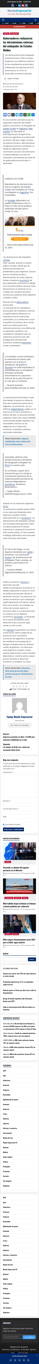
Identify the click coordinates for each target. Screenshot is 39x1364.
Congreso (6, 1090)
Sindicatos (6, 1186)
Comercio (6, 1085)
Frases (5, 1114)
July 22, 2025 (26, 493)
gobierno (23, 364)
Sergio (10, 491)
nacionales (18, 616)
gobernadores (22, 302)
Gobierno (17, 898)
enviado (11, 200)
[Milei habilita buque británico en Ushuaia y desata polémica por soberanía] (19, 889)
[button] (3, 20)
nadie (29, 551)
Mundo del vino (8, 1138)
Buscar (5, 954)
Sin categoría (7, 1181)
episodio (10, 630)
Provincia (24, 582)
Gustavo (11, 569)
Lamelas (6, 260)
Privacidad (25, 1349)
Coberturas (6, 1080)
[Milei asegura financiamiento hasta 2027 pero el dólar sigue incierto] (19, 925)
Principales (6, 1166)
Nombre (7, 801)
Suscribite (29, 1337)
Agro (4, 1075)
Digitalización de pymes (10, 1099)
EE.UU (5, 506)
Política (6, 33)
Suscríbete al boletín (12, 824)
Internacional (7, 1133)
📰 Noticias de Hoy (19, 26)
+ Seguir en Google (13, 78)
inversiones (26, 342)
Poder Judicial (7, 1157)
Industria (6, 1123)
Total (14, 689)
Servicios (6, 1176)
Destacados (14, 33)
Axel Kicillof (12, 244)
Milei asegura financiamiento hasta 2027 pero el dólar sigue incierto (19, 941)
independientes (17, 409)
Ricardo (10, 385)
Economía (6, 1104)
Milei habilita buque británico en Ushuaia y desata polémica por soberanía (19, 905)
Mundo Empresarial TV (10, 1142)
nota (26, 683)
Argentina (23, 128)
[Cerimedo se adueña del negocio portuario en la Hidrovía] (19, 853)
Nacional (5, 1147)
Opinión (5, 1152)
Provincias (6, 1171)
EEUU (7, 465)
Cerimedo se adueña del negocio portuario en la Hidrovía (16, 869)
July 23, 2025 (28, 387)
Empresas (6, 1109)
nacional (8, 367)
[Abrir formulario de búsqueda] (35, 20)
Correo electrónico (10, 809)
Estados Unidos (9, 128)
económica (10, 484)
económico (24, 280)
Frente (8, 557)
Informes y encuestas (10, 1128)
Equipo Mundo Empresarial (14, 84)
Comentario (8, 772)
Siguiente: (16, 747)
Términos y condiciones (11, 1349)
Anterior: (19, 737)
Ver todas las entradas (19, 725)
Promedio (23, 689)
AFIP (4, 1071)
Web (4, 817)
